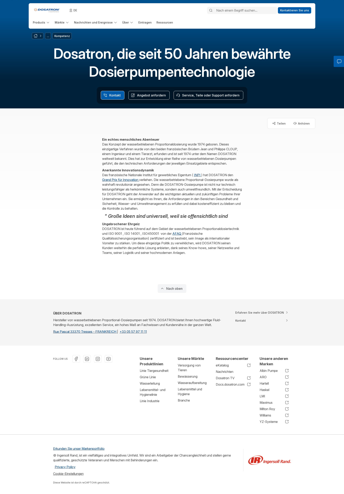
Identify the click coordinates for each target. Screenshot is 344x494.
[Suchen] (210, 10)
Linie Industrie (149, 401)
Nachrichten (224, 372)
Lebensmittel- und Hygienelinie (152, 392)
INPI (197, 175)
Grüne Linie (148, 377)
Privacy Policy (65, 467)
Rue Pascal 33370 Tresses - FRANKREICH (85, 332)
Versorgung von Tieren (189, 367)
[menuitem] (41, 22)
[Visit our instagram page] (98, 359)
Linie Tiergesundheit (154, 371)
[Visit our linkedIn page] (87, 359)
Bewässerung (187, 376)
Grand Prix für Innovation (120, 180)
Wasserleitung (150, 383)
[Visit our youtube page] (108, 359)
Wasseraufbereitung (192, 383)
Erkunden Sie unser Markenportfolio (79, 449)
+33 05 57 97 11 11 (133, 332)
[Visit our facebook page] (76, 359)
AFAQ (177, 234)
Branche (184, 400)
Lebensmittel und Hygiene (190, 391)
